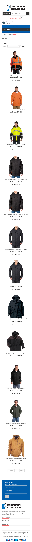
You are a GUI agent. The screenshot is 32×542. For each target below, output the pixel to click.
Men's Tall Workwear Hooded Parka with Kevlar (16, 249)
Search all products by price (16, 18)
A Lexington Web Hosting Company (21, 536)
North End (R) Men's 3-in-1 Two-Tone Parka (16, 353)
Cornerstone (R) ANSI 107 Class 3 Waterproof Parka (16, 75)
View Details (17, 80)
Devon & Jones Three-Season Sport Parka (16, 110)
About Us (5, 524)
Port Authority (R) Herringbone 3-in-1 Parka (16, 423)
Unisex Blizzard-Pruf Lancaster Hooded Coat (16, 458)
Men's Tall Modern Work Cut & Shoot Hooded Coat (16, 214)
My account (6, 517)
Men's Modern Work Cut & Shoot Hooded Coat (16, 179)
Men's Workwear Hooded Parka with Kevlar (16, 284)
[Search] (27, 13)
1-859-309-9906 (15, 26)
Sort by (5, 46)
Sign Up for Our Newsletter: (11, 484)
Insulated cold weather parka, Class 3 (16, 144)
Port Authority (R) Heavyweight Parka (16, 388)
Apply (22, 46)
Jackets (10, 34)
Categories (6, 520)
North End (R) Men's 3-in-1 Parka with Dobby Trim (16, 319)
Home (4, 34)
